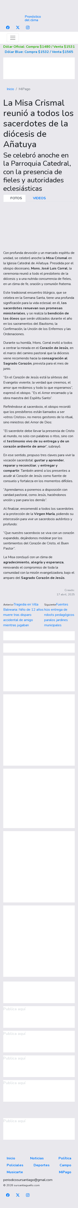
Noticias (37, 1158)
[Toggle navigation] (13, 37)
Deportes (42, 1165)
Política (64, 1158)
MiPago (65, 1172)
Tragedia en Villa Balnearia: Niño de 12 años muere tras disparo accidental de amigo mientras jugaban (23, 615)
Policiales (15, 1165)
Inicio (10, 89)
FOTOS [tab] (16, 198)
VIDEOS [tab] (39, 198)
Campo (65, 1165)
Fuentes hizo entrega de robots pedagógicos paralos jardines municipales (59, 615)
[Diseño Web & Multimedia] (39, 1205)
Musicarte (15, 1172)
